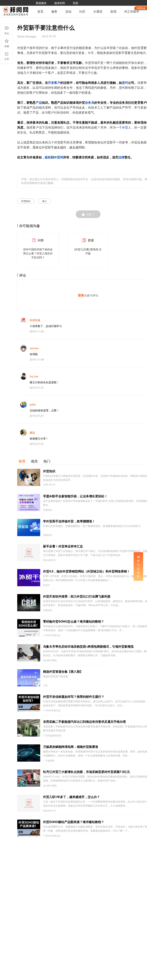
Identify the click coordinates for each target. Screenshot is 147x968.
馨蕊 (32, 432)
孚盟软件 (47, 510)
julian (33, 404)
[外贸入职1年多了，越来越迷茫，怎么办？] (28, 803)
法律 (121, 157)
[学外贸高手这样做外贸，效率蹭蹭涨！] (28, 527)
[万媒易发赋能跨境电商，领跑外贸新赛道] (28, 753)
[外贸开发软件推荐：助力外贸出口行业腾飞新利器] (28, 602)
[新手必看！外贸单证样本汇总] (28, 552)
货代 (125, 83)
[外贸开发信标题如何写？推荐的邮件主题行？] (28, 703)
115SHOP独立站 (51, 635)
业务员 (89, 102)
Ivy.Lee (34, 376)
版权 (48, 157)
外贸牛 (46, 585)
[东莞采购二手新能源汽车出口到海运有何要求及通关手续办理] (28, 728)
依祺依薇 (35, 320)
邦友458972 (49, 560)
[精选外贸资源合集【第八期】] (28, 677)
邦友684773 (49, 810)
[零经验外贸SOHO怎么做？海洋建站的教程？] (28, 627)
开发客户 (54, 83)
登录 (81, 295)
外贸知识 (25, 201)
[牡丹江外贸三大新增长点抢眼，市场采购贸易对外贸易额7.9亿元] (28, 778)
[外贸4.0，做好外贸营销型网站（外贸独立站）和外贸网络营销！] (28, 577)
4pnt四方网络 (50, 660)
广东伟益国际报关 (52, 735)
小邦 (45, 685)
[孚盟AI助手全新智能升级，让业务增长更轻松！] (28, 502)
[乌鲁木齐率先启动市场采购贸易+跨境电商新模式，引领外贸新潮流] (28, 652)
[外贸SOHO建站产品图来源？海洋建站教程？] (28, 828)
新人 (44, 201)
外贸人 (126, 127)
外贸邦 (58, 157)
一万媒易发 (49, 760)
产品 (39, 102)
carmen (34, 348)
